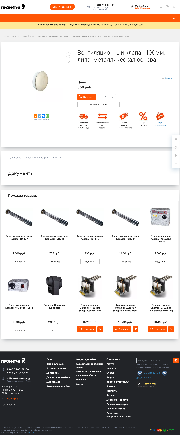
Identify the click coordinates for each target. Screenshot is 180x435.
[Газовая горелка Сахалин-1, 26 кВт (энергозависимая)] (90, 286)
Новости (61, 18)
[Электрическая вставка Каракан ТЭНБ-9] (125, 217)
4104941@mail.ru (14, 399)
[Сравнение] (167, 6)
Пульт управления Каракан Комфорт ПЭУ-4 (19, 306)
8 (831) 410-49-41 (17, 372)
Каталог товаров (13, 18)
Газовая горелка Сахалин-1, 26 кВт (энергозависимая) (90, 308)
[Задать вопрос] (176, 164)
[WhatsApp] (47, 116)
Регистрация (146, 8)
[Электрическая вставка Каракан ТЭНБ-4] (19, 217)
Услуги (47, 18)
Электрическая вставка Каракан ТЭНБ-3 (54, 237)
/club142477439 (152, 373)
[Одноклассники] (35, 116)
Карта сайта (8, 404)
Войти (137, 8)
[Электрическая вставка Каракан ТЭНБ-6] (90, 217)
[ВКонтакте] (43, 116)
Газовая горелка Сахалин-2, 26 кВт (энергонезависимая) (125, 308)
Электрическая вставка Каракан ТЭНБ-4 (19, 237)
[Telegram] (39, 116)
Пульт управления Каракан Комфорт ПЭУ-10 (161, 239)
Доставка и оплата (121, 18)
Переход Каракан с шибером (54, 306)
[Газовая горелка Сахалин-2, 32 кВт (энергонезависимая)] (161, 286)
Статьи (74, 18)
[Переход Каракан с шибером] (54, 286)
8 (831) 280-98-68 (104, 5)
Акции (86, 18)
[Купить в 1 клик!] (100, 329)
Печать (168, 78)
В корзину (88, 329)
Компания (33, 18)
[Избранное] (161, 6)
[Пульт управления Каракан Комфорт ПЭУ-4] (19, 286)
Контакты (100, 18)
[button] (105, 5)
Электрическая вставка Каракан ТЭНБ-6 (89, 237)
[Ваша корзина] (173, 6)
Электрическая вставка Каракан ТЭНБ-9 (125, 237)
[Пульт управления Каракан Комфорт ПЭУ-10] (161, 217)
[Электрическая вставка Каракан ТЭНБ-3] (54, 217)
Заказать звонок (61, 7)
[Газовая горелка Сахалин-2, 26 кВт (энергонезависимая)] (125, 286)
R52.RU (32, 432)
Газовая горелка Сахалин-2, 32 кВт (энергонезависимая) (161, 308)
